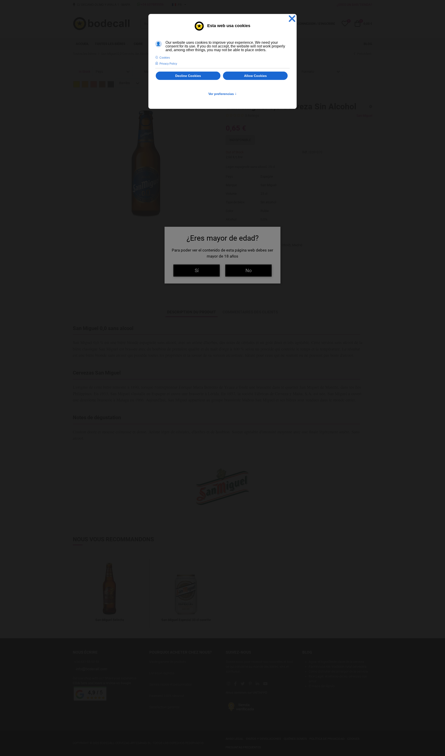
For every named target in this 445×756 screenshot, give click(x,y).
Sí (197, 270)
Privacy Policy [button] (168, 63)
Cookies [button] (164, 57)
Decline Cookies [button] (188, 76)
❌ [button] (292, 18)
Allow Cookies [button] (255, 76)
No (248, 270)
